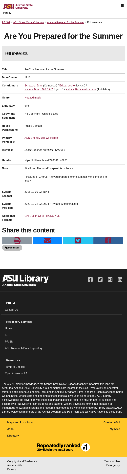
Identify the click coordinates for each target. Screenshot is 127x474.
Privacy (11, 469)
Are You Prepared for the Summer (65, 22)
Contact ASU (112, 422)
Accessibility (14, 465)
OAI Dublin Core (34, 215)
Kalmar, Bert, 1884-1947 (38, 89)
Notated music (32, 97)
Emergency (113, 465)
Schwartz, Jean (33, 85)
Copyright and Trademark (22, 461)
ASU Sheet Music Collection (28, 22)
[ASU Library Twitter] (100, 279)
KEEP (8, 335)
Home (8, 328)
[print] (17, 240)
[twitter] (78, 240)
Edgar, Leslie (67, 85)
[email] (47, 240)
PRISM (7, 13)
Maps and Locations (20, 422)
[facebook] (108, 240)
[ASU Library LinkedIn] (120, 279)
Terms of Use (112, 461)
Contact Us (11, 309)
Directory (13, 435)
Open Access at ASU (17, 373)
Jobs (10, 429)
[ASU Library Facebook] (90, 279)
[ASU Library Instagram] (110, 279)
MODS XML (53, 215)
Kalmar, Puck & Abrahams (81, 89)
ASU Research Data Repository (23, 348)
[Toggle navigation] (122, 5)
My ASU (115, 429)
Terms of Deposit (15, 366)
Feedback (13, 247)
